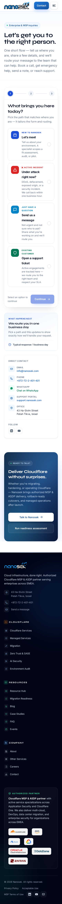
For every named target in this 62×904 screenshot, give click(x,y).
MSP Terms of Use (13, 894)
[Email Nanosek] (43, 894)
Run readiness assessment (31, 528)
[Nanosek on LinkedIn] (11, 431)
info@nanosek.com (28, 370)
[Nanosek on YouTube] (19, 431)
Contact (41, 5)
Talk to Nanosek (29, 517)
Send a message (20, 609)
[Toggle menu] (54, 5)
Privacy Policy (11, 888)
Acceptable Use (30, 888)
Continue (40, 299)
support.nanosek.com (29, 400)
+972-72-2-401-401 (28, 380)
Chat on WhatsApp (27, 390)
